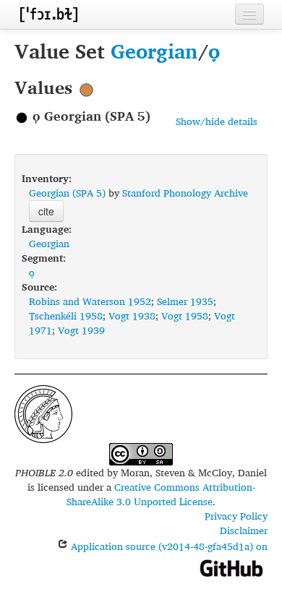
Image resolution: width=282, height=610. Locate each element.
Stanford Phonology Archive (185, 192)
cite (46, 211)
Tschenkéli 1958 (66, 315)
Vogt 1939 (81, 330)
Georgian (154, 51)
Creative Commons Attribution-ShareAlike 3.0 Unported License (161, 494)
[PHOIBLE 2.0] (48, 14)
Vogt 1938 (131, 315)
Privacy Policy (236, 515)
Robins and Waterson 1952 (90, 301)
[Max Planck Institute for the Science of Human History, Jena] (43, 412)
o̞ (214, 51)
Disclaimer (244, 530)
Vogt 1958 (184, 315)
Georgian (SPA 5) (67, 192)
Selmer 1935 (185, 301)
